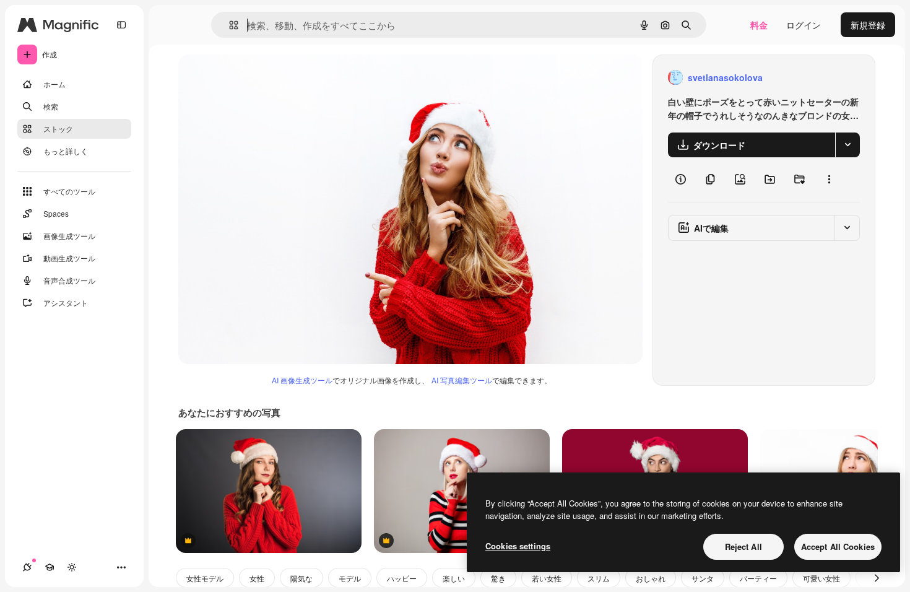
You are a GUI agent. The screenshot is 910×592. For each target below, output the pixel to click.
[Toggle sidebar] (121, 25)
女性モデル (204, 578)
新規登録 (868, 25)
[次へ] (876, 578)
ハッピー (402, 578)
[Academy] (49, 567)
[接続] (27, 567)
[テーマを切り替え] (72, 567)
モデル (350, 578)
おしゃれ (650, 578)
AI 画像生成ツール (302, 380)
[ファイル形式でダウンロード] (847, 145)
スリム (598, 578)
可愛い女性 (821, 578)
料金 (759, 25)
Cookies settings (517, 546)
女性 (256, 578)
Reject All (743, 546)
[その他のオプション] (829, 179)
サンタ (702, 578)
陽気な (301, 578)
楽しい (454, 578)
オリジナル (263, 77)
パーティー (758, 578)
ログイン (803, 25)
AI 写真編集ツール (461, 380)
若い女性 (546, 578)
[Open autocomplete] (229, 25)
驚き (498, 578)
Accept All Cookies (838, 546)
